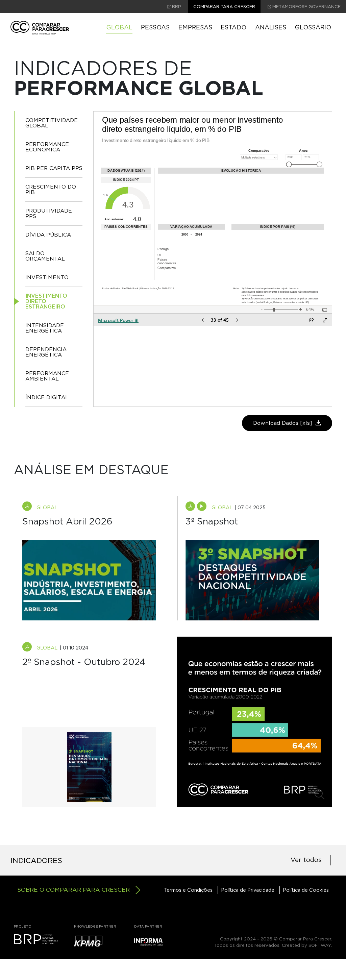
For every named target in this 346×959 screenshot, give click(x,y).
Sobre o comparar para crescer (73, 889)
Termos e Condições (188, 890)
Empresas (195, 27)
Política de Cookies (306, 890)
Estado (233, 27)
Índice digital (47, 397)
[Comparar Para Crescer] (39, 27)
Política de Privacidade (247, 890)
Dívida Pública (48, 234)
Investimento (47, 277)
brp (176, 6)
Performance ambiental (47, 376)
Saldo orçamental (45, 256)
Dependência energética (46, 352)
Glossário (313, 27)
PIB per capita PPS (53, 168)
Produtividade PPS (48, 213)
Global (119, 27)
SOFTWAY (319, 945)
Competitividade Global (51, 123)
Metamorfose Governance (306, 6)
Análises (270, 27)
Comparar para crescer (224, 6)
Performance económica (47, 147)
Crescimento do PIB (50, 189)
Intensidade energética (44, 328)
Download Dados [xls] (283, 423)
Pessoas (155, 27)
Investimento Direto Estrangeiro (46, 301)
